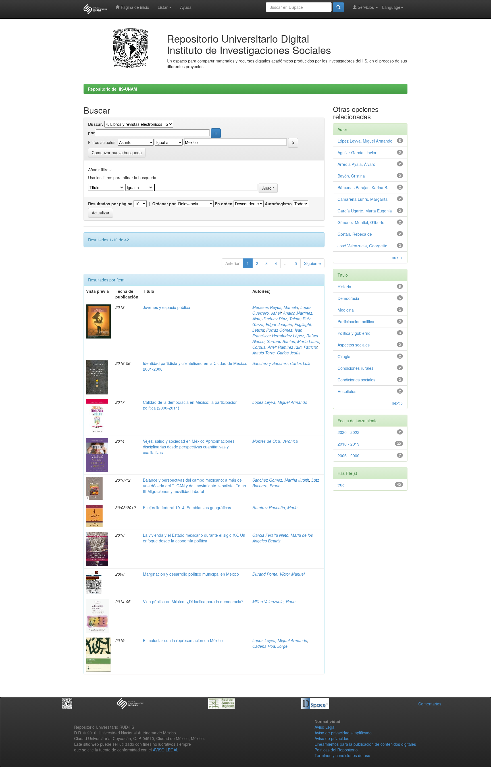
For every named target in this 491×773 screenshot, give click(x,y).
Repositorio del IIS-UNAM (112, 89)
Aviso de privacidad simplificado (343, 733)
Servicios (366, 7)
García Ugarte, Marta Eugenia (365, 211)
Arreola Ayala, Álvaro (356, 164)
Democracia (348, 298)
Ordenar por (164, 203)
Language (391, 7)
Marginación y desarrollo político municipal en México (191, 574)
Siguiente (312, 263)
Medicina (346, 310)
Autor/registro (278, 203)
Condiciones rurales (355, 368)
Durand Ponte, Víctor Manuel (278, 574)
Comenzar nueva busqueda (117, 152)
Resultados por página (110, 203)
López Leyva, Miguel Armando (279, 402)
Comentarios (429, 704)
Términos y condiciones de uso (342, 755)
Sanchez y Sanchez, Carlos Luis (281, 363)
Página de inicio (134, 7)
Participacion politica (356, 321)
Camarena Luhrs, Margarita (363, 199)
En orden (223, 203)
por (91, 132)
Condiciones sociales (356, 380)
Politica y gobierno (354, 333)
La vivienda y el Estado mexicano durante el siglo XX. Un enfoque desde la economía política (194, 538)
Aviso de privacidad (332, 738)
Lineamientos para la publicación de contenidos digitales (365, 744)
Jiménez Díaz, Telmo (281, 318)
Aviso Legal (325, 727)
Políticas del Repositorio (336, 750)
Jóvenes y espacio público (166, 307)
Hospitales (347, 391)
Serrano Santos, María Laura (293, 341)
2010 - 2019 (348, 444)
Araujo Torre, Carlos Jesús (276, 353)
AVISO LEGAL (165, 750)
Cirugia (344, 356)
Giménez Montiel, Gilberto (361, 222)
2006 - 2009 (348, 455)
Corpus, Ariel (264, 347)
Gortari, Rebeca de (355, 234)
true (341, 485)
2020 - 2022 (348, 432)
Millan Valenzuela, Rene (274, 601)
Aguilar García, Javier (357, 152)
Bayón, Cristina (351, 176)
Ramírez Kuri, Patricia (297, 347)
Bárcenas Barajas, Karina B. (363, 187)
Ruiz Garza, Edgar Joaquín (281, 321)
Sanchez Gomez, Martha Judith (280, 480)
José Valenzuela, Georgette (362, 245)
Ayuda (186, 7)
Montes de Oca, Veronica (275, 441)
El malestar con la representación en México (183, 640)
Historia (344, 286)
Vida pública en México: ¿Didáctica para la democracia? (193, 601)
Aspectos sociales (354, 345)
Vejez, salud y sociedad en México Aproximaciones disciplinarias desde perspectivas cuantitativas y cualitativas (188, 446)
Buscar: (95, 124)
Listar (163, 7)
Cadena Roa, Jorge (270, 646)
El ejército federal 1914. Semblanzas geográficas (187, 507)
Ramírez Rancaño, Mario (274, 507)
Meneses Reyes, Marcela (275, 307)
